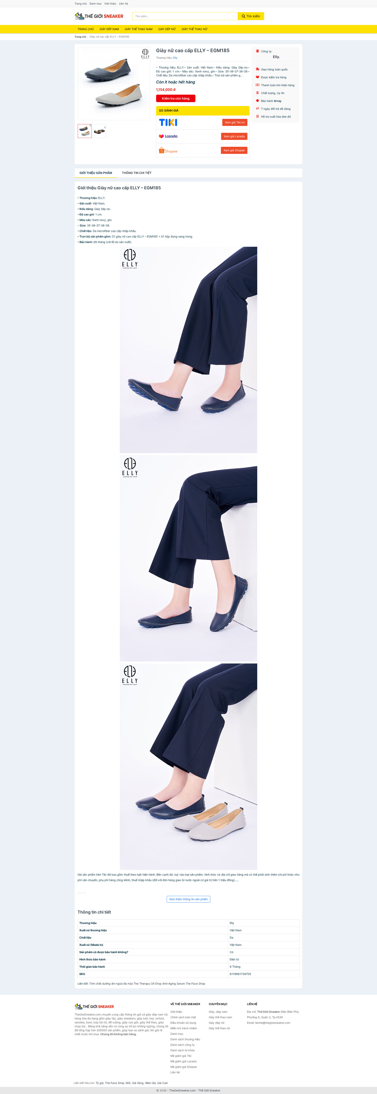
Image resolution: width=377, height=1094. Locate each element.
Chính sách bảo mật (183, 1017)
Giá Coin (162, 1083)
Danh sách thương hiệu (185, 1039)
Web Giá (150, 1083)
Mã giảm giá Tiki (180, 1055)
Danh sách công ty (182, 1044)
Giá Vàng (138, 1083)
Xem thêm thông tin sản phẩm (188, 899)
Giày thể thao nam (220, 1017)
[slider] (85, 131)
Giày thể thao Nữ (195, 29)
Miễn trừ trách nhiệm (183, 1028)
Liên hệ (123, 3)
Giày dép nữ (216, 1022)
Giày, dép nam (218, 1011)
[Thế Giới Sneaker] (94, 1006)
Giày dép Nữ (167, 29)
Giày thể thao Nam (138, 29)
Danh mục (96, 3)
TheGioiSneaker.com (182, 1090)
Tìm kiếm (252, 16)
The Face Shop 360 (118, 1083)
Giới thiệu (110, 3)
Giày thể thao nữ (219, 1028)
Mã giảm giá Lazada (183, 1061)
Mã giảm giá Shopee (183, 1066)
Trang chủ (81, 3)
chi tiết (137, 173)
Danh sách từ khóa (182, 1050)
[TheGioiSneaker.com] (99, 16)
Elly (175, 57)
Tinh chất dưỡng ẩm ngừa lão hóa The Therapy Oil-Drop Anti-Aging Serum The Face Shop (147, 983)
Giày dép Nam (109, 29)
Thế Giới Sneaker (209, 1090)
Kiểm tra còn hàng (175, 98)
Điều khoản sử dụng (183, 1022)
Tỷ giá (99, 1083)
